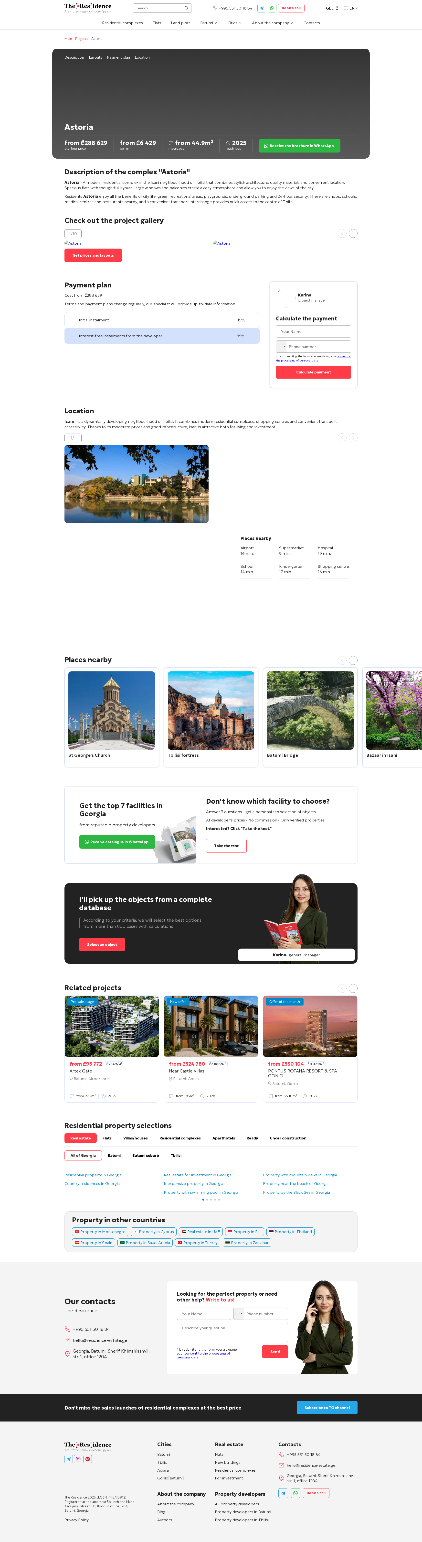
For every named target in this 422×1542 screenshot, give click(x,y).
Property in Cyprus (156, 1231)
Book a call (291, 8)
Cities (232, 22)
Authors (164, 1519)
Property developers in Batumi (243, 1511)
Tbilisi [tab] (176, 1155)
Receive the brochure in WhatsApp (302, 145)
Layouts (95, 57)
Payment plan (118, 57)
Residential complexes (122, 22)
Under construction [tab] (288, 1138)
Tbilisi (162, 1462)
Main (68, 38)
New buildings (228, 1462)
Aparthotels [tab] (223, 1138)
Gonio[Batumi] (170, 1478)
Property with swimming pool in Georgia (201, 1192)
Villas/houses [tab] (135, 1138)
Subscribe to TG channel (327, 1407)
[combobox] (281, 346)
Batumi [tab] (114, 1155)
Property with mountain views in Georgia (300, 1175)
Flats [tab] (107, 1138)
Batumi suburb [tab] (145, 1155)
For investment (229, 1478)
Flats (157, 22)
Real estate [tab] (80, 1138)
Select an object (102, 944)
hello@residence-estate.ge (100, 1340)
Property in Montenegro (103, 1231)
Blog (161, 1511)
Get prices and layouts (93, 255)
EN (352, 8)
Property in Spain (96, 1242)
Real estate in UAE (203, 1231)
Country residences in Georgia (92, 1183)
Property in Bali (247, 1231)
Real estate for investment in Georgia (198, 1175)
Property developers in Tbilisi (242, 1519)
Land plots (180, 22)
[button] (353, 233)
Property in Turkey (200, 1242)
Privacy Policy (76, 1519)
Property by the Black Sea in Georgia (296, 1192)
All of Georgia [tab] (83, 1155)
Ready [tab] (252, 1138)
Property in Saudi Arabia (148, 1242)
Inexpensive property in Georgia (193, 1183)
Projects (81, 38)
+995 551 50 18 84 (236, 8)
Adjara (163, 1470)
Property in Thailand (293, 1231)
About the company (270, 22)
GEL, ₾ (332, 8)
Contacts (312, 22)
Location (142, 57)
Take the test (226, 845)
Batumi (206, 22)
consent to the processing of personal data (313, 358)
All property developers (237, 1503)
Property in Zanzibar (250, 1242)
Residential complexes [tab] (180, 1138)
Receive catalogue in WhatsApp (119, 842)
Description (74, 57)
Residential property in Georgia (92, 1175)
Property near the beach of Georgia (295, 1183)
